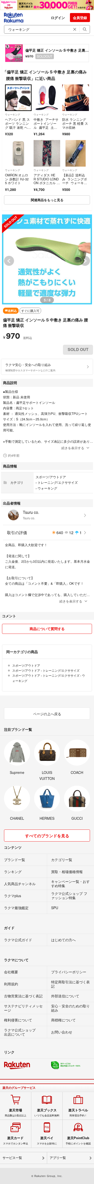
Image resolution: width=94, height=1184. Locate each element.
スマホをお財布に (47, 1140)
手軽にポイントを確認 (78, 1140)
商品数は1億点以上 (15, 1112)
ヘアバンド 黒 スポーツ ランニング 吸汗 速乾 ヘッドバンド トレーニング (18, 127)
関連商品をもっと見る (47, 199)
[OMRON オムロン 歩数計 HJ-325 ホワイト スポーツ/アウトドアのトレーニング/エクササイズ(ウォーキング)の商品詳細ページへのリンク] (18, 153)
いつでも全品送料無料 (46, 1112)
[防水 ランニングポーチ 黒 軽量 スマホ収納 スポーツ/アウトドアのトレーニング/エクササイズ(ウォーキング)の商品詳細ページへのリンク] (75, 97)
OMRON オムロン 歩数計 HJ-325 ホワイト (17, 179)
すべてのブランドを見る (47, 836)
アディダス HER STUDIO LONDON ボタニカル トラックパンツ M (47, 181)
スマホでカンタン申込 (15, 1140)
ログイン (58, 17)
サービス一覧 (12, 1158)
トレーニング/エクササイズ (58, 482)
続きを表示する (72, 447)
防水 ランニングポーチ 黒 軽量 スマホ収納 (75, 123)
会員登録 (80, 17)
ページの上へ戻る (47, 713)
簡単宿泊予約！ (78, 1112)
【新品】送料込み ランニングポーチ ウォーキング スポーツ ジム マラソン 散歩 (74, 185)
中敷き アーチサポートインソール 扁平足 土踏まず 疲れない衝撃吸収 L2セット (46, 127)
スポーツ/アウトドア (51, 477)
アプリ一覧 (58, 1158)
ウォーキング (12, 114)
